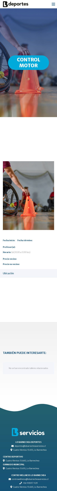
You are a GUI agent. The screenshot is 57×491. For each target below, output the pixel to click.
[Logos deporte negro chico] (18, 4)
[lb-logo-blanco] (28, 432)
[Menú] (53, 4)
